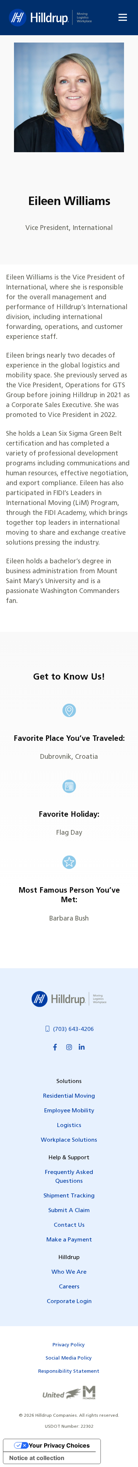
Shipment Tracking (69, 1196)
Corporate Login (69, 1302)
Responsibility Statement (68, 1371)
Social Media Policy (69, 1358)
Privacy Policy (69, 1345)
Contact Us (69, 1225)
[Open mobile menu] (122, 17)
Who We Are (69, 1272)
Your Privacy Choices (59, 1445)
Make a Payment (69, 1240)
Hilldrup (50, 17)
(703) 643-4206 (73, 1029)
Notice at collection (36, 1457)
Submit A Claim (69, 1211)
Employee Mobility (69, 1111)
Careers (69, 1287)
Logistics (69, 1125)
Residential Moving (69, 1096)
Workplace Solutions (69, 1140)
